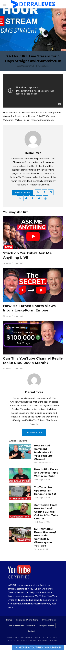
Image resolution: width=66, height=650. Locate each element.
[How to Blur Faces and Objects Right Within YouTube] (20, 475)
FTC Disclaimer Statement (22, 625)
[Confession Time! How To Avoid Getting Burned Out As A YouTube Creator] (20, 510)
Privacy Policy (49, 619)
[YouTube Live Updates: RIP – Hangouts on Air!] (20, 493)
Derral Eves (44, 66)
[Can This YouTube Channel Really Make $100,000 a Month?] (33, 337)
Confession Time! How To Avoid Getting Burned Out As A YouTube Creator (46, 512)
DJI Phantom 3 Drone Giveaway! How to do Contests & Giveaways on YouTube (45, 537)
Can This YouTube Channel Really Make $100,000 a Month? (33, 360)
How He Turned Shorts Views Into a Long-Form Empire (29, 308)
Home (9, 619)
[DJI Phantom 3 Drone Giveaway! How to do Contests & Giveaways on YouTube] (20, 534)
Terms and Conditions (27, 619)
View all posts (22, 192)
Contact (31, 631)
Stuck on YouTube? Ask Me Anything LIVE (27, 255)
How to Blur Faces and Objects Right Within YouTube (46, 473)
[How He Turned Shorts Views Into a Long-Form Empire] (33, 285)
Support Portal (46, 625)
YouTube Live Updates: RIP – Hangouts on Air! (45, 491)
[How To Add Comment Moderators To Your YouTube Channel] (20, 451)
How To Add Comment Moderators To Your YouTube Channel (43, 452)
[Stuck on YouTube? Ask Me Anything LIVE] (33, 232)
